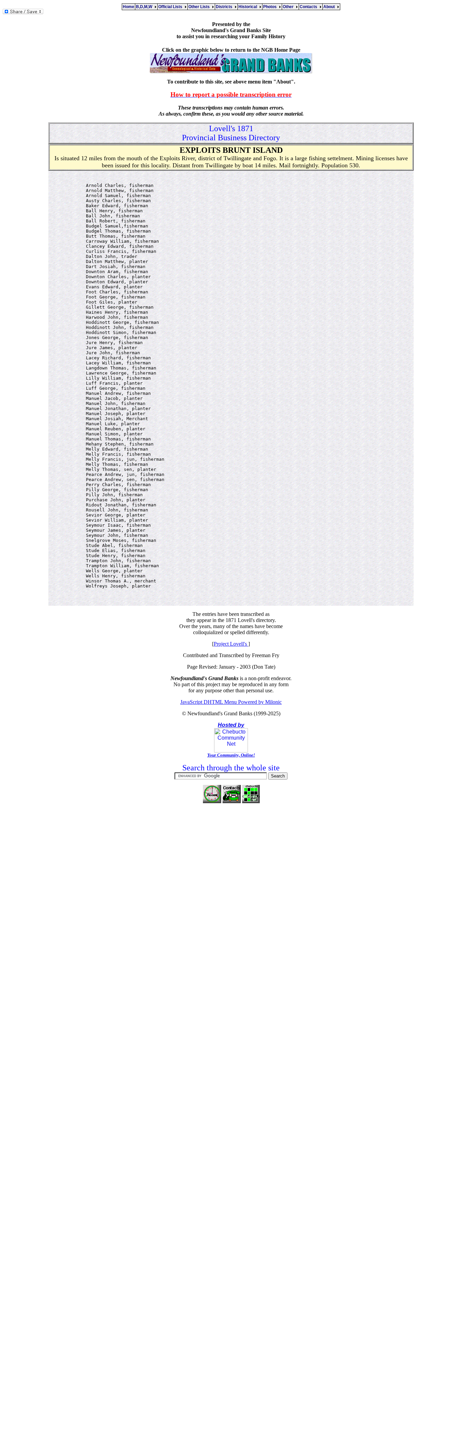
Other (289, 6)
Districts (225, 6)
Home (128, 6)
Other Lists (200, 6)
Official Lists (171, 6)
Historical (248, 6)
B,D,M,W (145, 6)
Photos (271, 6)
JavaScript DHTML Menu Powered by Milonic (231, 702)
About (330, 6)
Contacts (309, 6)
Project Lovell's (231, 644)
